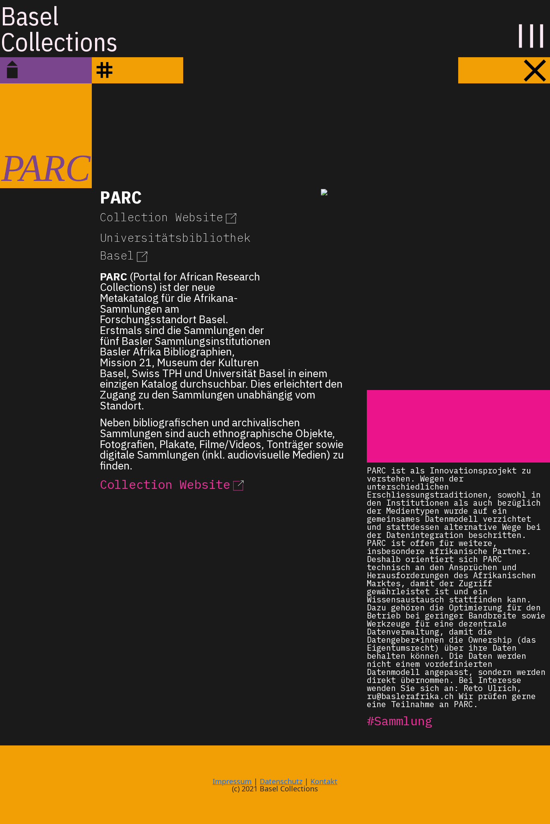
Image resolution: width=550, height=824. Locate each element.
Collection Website (161, 217)
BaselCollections (59, 28)
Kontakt (323, 781)
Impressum (232, 781)
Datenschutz (281, 781)
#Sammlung (399, 721)
